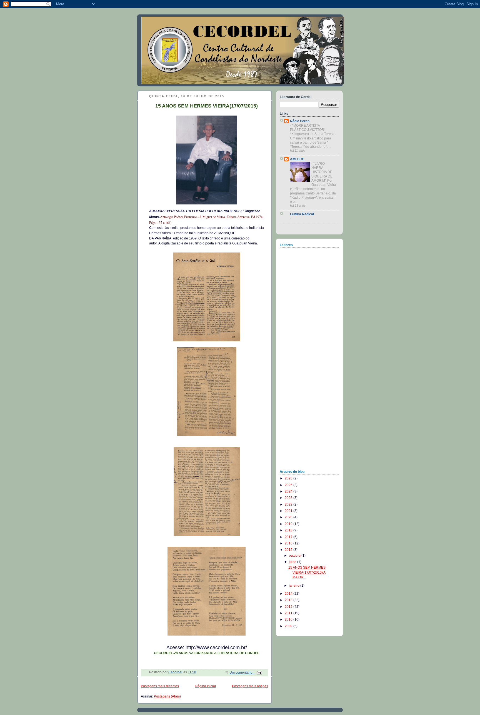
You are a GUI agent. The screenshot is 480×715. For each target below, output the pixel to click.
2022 (289, 504)
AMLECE (297, 159)
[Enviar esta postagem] (259, 672)
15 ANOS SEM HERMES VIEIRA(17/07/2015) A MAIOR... (307, 572)
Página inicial (205, 686)
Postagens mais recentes (160, 686)
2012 (289, 607)
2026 (289, 478)
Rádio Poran (299, 121)
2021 (289, 511)
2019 (289, 524)
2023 (289, 498)
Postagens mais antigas (250, 686)
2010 (289, 619)
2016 (289, 543)
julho (293, 562)
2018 (289, 530)
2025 (289, 485)
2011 (289, 613)
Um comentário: (241, 672)
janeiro (294, 586)
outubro (295, 556)
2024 (289, 491)
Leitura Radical (302, 214)
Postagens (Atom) (167, 696)
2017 (289, 537)
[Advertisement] (302, 380)
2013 (289, 600)
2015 (289, 550)
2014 (289, 594)
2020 (289, 517)
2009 (289, 626)
